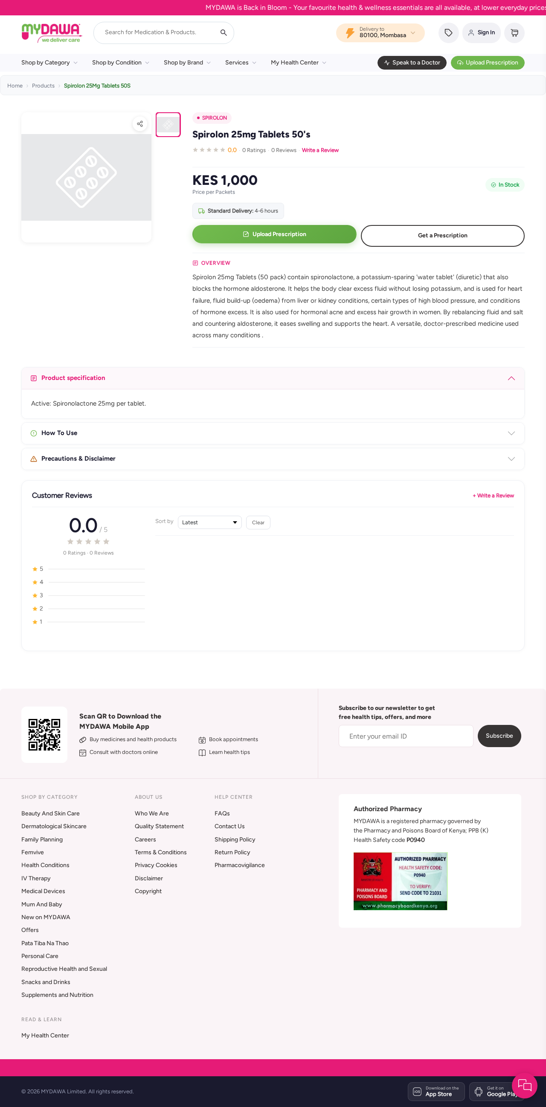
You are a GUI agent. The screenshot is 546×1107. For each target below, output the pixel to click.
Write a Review (320, 150)
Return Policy (232, 852)
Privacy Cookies (156, 865)
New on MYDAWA (45, 917)
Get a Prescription (443, 235)
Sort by (164, 521)
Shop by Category (45, 62)
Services (237, 62)
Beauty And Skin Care (50, 813)
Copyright (148, 891)
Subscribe (499, 735)
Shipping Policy (235, 839)
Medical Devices (43, 891)
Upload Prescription (492, 62)
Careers (145, 839)
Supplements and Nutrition (57, 995)
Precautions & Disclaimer (78, 458)
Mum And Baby (41, 904)
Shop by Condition (117, 62)
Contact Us (230, 826)
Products (43, 85)
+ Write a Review (493, 495)
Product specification (73, 378)
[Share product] (140, 124)
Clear (258, 522)
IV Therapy (36, 878)
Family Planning (42, 839)
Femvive (32, 852)
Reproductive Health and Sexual (64, 969)
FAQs (222, 813)
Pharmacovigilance (240, 865)
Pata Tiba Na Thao (45, 943)
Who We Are (152, 813)
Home (15, 85)
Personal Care (39, 956)
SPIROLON (214, 118)
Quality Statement (159, 826)
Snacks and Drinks (45, 982)
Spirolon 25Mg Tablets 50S (97, 85)
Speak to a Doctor (416, 62)
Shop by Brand (183, 62)
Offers (30, 930)
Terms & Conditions (161, 852)
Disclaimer (149, 878)
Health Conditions (45, 865)
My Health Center (295, 62)
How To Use (59, 433)
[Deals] (449, 33)
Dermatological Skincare (54, 826)
